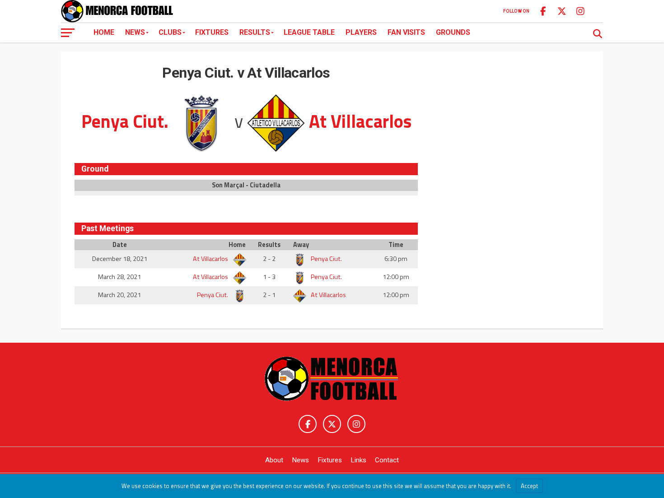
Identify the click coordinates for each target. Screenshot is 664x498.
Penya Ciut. (325, 259)
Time (395, 245)
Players (361, 32)
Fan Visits (406, 32)
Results (254, 32)
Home (104, 32)
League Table (309, 32)
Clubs (170, 32)
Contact (387, 460)
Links (358, 460)
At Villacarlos (211, 259)
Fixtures (212, 32)
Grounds (453, 32)
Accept (529, 485)
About (274, 460)
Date (119, 245)
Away (301, 245)
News (135, 32)
